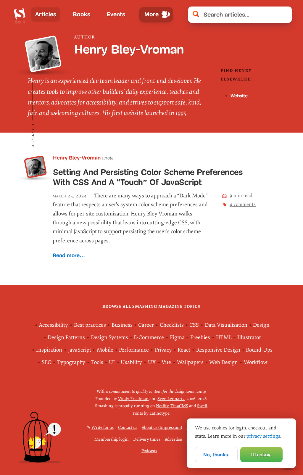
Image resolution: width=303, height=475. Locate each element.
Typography (71, 362)
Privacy (163, 350)
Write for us (102, 427)
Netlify (162, 406)
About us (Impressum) (162, 427)
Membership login (111, 439)
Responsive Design (218, 350)
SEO (46, 362)
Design (261, 325)
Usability (131, 362)
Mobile (105, 350)
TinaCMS (179, 406)
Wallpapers (190, 362)
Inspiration (49, 350)
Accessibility (53, 325)
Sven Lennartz (171, 399)
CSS (194, 325)
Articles (45, 14)
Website (239, 95)
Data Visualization (226, 325)
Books (81, 14)
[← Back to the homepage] (19, 14)
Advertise (173, 439)
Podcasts (149, 451)
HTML (224, 337)
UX (152, 362)
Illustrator (249, 337)
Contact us (127, 427)
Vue (166, 362)
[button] (284, 15)
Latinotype (159, 413)
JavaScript (79, 350)
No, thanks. (216, 455)
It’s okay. (261, 455)
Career (146, 325)
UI (112, 362)
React (184, 350)
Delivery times (146, 439)
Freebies (200, 337)
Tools (97, 362)
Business (122, 325)
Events (116, 14)
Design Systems (109, 337)
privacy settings (263, 436)
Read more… (69, 255)
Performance (134, 350)
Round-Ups (259, 350)
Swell (202, 406)
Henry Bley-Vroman (77, 158)
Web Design (223, 362)
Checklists (172, 325)
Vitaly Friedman (133, 399)
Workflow (255, 362)
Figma (177, 337)
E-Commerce (149, 337)
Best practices (90, 325)
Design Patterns (66, 337)
